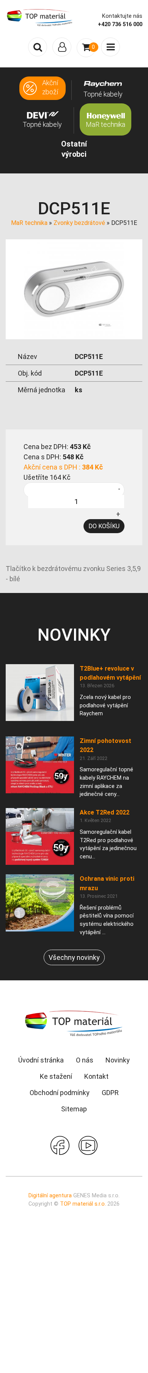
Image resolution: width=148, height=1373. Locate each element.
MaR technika (29, 222)
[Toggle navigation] (61, 46)
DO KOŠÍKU (104, 526)
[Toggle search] (37, 46)
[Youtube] (88, 1145)
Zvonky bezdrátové (79, 222)
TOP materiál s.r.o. (83, 1204)
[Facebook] (59, 1145)
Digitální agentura (50, 1195)
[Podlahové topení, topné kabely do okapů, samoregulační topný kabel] (40, 17)
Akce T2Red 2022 (104, 812)
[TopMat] (74, 1023)
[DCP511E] (74, 288)
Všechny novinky (74, 957)
